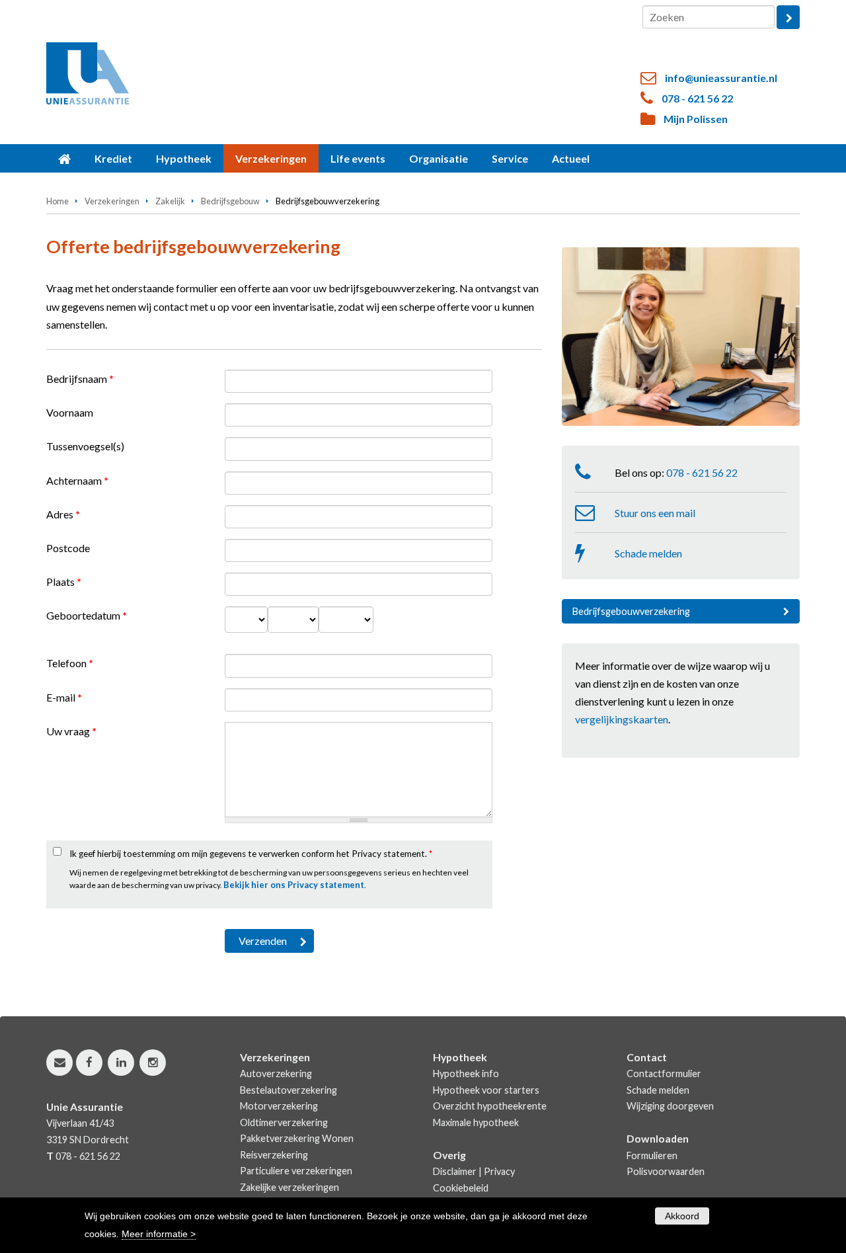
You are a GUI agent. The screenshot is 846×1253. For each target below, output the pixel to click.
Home (57, 201)
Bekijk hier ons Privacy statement (293, 884)
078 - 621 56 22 (697, 98)
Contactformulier (664, 1073)
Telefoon (69, 663)
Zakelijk (170, 201)
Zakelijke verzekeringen (289, 1187)
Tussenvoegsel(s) (85, 446)
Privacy (499, 1171)
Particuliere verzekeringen (296, 1170)
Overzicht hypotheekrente (490, 1106)
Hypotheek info (466, 1073)
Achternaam (77, 480)
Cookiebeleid (460, 1187)
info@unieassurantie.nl (721, 77)
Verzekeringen (112, 201)
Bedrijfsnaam (80, 378)
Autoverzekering (276, 1073)
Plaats (63, 581)
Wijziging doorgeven (670, 1106)
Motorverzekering (279, 1106)
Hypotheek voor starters (486, 1090)
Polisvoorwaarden (666, 1171)
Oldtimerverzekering (284, 1122)
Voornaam (69, 412)
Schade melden (648, 553)
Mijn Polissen (696, 118)
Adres (63, 514)
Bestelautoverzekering (288, 1090)
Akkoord (682, 1216)
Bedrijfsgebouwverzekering (631, 611)
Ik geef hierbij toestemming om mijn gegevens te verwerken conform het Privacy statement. (250, 853)
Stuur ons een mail (655, 512)
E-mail (64, 697)
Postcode (68, 548)
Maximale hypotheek (476, 1122)
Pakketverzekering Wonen (297, 1138)
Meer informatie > (159, 1234)
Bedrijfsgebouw (230, 201)
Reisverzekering (274, 1154)
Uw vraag (71, 731)
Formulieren (652, 1155)
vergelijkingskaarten (621, 719)
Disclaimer (455, 1171)
